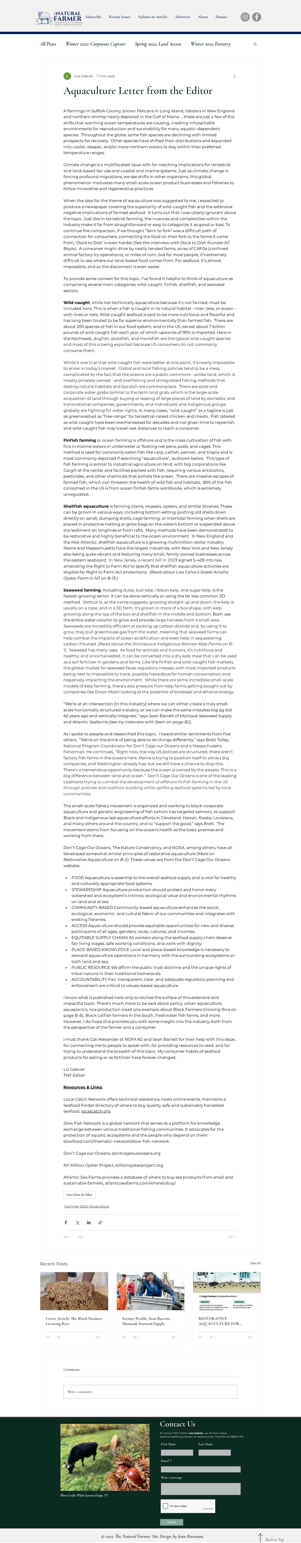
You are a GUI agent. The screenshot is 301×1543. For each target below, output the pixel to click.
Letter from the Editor (79, 1195)
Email (165, 1465)
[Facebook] (256, 17)
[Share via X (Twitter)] (77, 1222)
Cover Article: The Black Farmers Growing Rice (74, 1321)
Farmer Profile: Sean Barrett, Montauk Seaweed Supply (146, 1321)
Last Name (205, 1448)
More (195, 44)
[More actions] (235, 76)
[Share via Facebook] (65, 1222)
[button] (93, 15)
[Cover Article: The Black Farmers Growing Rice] (74, 1291)
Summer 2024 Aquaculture (86, 1206)
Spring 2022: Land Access (158, 44)
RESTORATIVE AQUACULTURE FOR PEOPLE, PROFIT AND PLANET (219, 1321)
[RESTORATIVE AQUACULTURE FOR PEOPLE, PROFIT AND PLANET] (227, 1291)
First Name (168, 1448)
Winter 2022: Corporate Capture (96, 44)
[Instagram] (245, 17)
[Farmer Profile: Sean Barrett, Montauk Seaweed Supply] (151, 1291)
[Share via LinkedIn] (89, 1222)
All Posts (48, 44)
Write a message (171, 1482)
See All (255, 1263)
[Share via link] (100, 1222)
